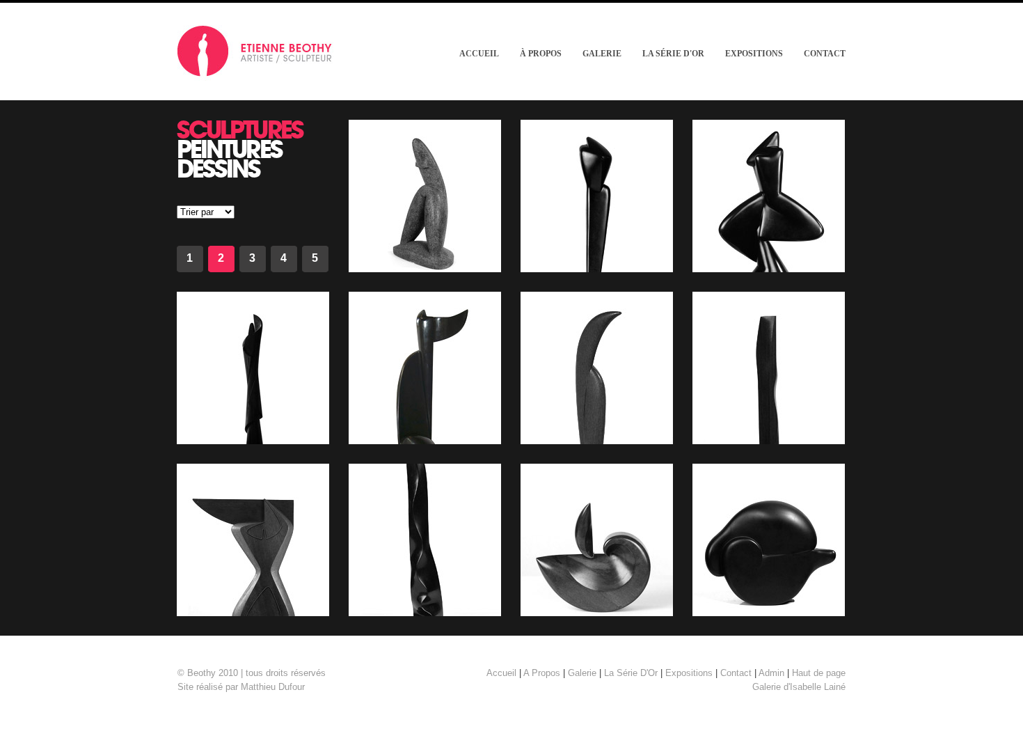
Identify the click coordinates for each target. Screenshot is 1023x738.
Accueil (479, 53)
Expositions (754, 53)
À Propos (541, 53)
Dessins (218, 168)
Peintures (229, 148)
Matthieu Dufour (273, 687)
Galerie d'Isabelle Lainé (799, 687)
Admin (771, 673)
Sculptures (240, 129)
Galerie (601, 53)
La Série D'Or (673, 53)
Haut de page (819, 673)
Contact (825, 53)
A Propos (541, 673)
